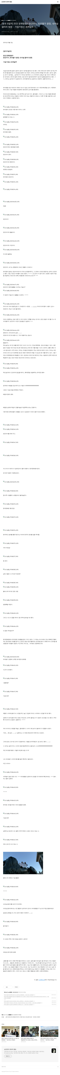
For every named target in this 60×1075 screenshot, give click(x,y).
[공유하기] (9, 987)
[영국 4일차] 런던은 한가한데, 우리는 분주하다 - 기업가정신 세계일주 (18, 1001)
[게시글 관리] (11, 987)
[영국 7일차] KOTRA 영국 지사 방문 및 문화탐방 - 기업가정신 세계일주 (19, 994)
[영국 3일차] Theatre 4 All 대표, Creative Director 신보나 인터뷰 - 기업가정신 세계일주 (22, 1002)
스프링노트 (42, 980)
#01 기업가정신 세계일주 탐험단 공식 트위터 (10, 1071)
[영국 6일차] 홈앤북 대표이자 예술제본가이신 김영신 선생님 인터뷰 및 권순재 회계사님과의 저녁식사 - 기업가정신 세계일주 (26, 997)
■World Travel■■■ (8, 992)
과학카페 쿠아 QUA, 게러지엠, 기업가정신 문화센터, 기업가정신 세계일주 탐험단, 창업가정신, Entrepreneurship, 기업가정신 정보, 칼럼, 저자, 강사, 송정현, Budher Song (24, 1052)
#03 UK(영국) (15, 992)
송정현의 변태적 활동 (7, 2)
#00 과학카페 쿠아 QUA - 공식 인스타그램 (10, 1069)
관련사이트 (4, 1066)
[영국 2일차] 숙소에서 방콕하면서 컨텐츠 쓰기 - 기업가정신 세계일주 (18, 1004)
